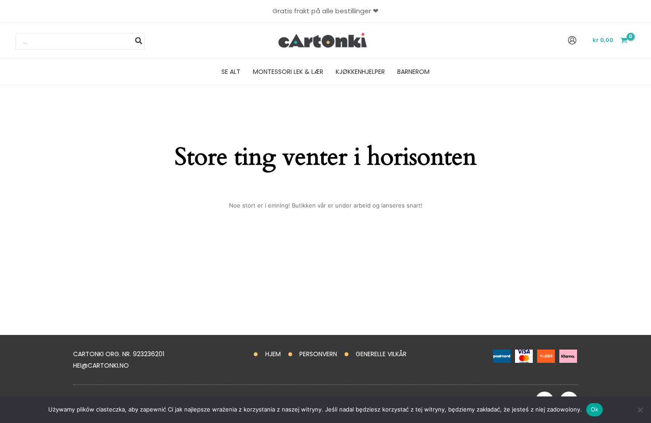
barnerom (413, 71)
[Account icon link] (572, 40)
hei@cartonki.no (101, 365)
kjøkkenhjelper (360, 71)
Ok (595, 409)
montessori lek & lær (288, 71)
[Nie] (640, 409)
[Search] (139, 42)
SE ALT (230, 71)
